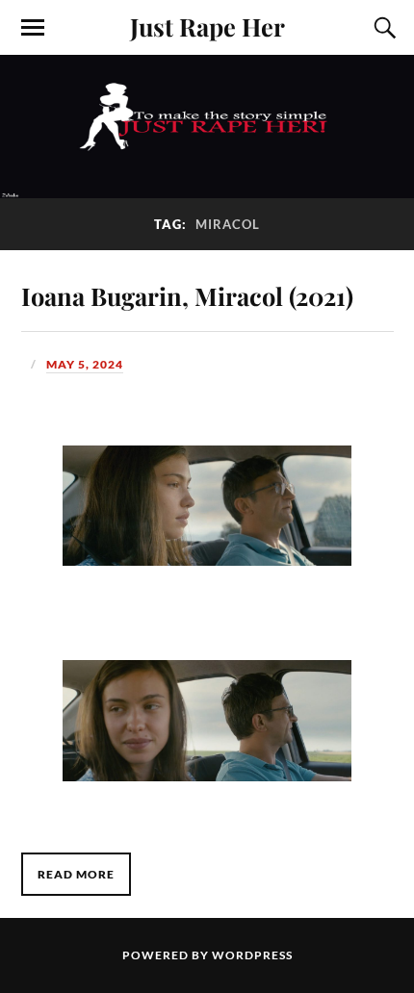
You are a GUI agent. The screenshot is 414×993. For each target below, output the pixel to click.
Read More (76, 874)
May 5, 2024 (84, 364)
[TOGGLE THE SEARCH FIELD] (382, 28)
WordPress (252, 955)
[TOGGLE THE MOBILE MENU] (32, 28)
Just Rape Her (207, 26)
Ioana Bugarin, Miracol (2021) (187, 295)
